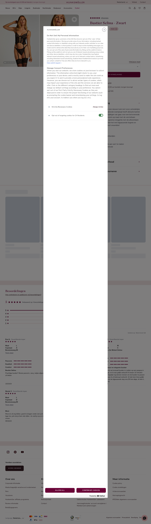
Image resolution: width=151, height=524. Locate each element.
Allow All (60, 490)
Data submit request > (54, 63)
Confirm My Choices (91, 490)
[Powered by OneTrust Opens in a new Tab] (98, 496)
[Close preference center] (104, 29)
